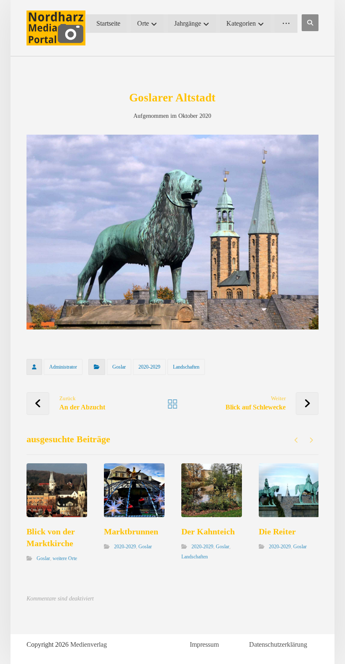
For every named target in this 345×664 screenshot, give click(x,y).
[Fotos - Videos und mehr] (56, 28)
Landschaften (186, 367)
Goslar (119, 367)
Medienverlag (88, 644)
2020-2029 (149, 367)
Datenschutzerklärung (278, 644)
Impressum (204, 644)
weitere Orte (65, 558)
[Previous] (296, 440)
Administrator (63, 367)
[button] (310, 22)
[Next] (311, 440)
